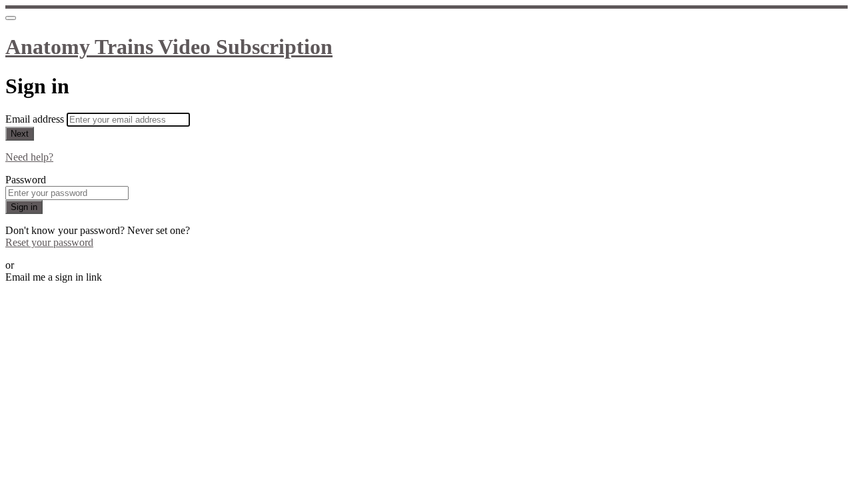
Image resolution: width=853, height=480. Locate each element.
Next (20, 134)
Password (25, 179)
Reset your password (49, 242)
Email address (36, 119)
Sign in (24, 207)
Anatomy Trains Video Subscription (169, 47)
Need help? (29, 157)
